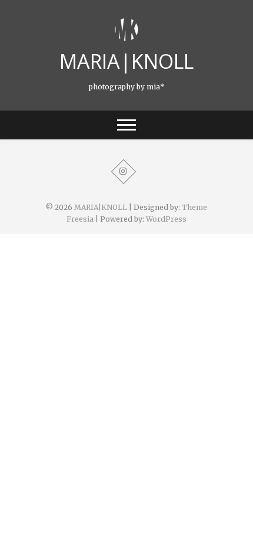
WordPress (166, 219)
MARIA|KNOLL (126, 61)
